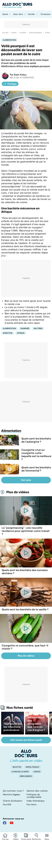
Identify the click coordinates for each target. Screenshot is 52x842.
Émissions (45, 14)
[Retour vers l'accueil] (26, 5)
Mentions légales (11, 794)
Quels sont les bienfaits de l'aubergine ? (36, 440)
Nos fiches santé (19, 707)
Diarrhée (25, 328)
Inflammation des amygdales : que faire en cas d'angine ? (36, 724)
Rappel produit (32, 767)
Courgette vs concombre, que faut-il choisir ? (25, 647)
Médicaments (26, 776)
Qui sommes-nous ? (13, 790)
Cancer (36, 771)
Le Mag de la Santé (20, 771)
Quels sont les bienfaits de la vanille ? (25, 609)
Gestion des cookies (37, 790)
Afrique (20, 333)
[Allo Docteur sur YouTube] (11, 823)
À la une (5, 839)
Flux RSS (7, 804)
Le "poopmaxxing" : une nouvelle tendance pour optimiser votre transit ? (26, 531)
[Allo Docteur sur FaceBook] (4, 823)
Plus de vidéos (17, 492)
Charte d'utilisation (12, 800)
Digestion (7, 333)
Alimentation (9, 40)
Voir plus (26, 479)
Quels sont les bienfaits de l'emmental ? (36, 469)
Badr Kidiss (20, 74)
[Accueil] (26, 756)
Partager (12, 83)
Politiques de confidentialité (34, 796)
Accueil (5, 32)
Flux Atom (31, 804)
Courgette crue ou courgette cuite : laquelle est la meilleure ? (36, 454)
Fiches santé (26, 839)
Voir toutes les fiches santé (26, 739)
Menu (47, 839)
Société (23, 32)
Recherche (36, 839)
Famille (31, 14)
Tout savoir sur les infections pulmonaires (12, 727)
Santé (5, 14)
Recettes (17, 767)
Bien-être (18, 14)
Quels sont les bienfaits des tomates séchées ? (25, 571)
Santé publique (35, 32)
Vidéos (15, 839)
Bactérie (38, 328)
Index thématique (35, 800)
